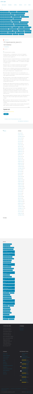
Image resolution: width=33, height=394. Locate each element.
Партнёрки (21, 329)
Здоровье (4, 362)
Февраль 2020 (20, 179)
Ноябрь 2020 (20, 164)
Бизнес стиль (5, 358)
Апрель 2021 (20, 156)
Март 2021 (20, 158)
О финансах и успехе (28, 30)
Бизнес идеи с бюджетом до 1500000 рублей (21, 25)
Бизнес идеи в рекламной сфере (5, 13)
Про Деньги (24, 388)
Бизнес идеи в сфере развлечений (5, 16)
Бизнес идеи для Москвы (24, 16)
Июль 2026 (20, 133)
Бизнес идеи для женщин (17, 18)
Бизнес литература (6, 355)
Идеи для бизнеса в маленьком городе (6, 30)
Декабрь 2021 (20, 151)
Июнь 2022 (20, 141)
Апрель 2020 (20, 176)
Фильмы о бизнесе (28, 32)
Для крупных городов (27, 27)
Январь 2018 (20, 204)
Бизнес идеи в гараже (13, 11)
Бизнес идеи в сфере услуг (16, 16)
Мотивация (5, 363)
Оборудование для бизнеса (8, 365)
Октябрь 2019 (20, 186)
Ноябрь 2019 (20, 184)
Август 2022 (20, 138)
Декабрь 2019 (20, 183)
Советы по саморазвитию (20, 32)
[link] (2, 8)
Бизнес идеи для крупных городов (5, 20)
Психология (6, 39)
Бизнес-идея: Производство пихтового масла (25, 379)
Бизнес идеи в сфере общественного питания (7, 15)
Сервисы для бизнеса (11, 32)
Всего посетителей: (6, 338)
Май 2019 (19, 194)
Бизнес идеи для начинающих (16, 20)
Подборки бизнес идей (3, 32)
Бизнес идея (21, 27)
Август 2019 (20, 189)
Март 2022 (20, 146)
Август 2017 (20, 209)
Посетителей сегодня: (7, 331)
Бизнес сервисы (6, 357)
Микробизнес (21, 30)
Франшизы (5, 373)
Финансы (4, 372)
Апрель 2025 (20, 134)
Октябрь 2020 (20, 166)
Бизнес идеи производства (24, 22)
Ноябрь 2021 (20, 153)
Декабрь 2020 (20, 163)
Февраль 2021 (20, 159)
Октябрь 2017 (20, 206)
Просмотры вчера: (6, 333)
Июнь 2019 (20, 193)
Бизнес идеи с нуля (15, 27)
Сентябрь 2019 (20, 188)
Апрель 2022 (20, 144)
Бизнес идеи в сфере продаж (19, 15)
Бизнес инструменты (5, 388)
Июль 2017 (20, 211)
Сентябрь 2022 (20, 136)
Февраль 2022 (20, 148)
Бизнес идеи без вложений (4, 11)
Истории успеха (15, 30)
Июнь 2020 (20, 173)
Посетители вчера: (6, 334)
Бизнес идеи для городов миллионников (6, 18)
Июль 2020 (20, 171)
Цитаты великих (15, 34)
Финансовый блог (6, 370)
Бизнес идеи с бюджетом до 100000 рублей (20, 23)
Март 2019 (20, 198)
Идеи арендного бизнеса (4, 29)
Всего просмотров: (6, 336)
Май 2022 (19, 143)
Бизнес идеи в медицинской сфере (22, 11)
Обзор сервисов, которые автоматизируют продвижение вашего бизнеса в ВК (26, 356)
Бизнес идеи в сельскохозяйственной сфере (18, 13)
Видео (4, 360)
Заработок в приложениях (16, 388)
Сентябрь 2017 (20, 208)
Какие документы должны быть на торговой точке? (25, 370)
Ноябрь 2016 (20, 213)
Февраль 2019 (20, 199)
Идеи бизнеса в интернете (13, 29)
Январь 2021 (20, 161)
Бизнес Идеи (3, 1)
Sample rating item (6, 111)
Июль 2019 (20, 191)
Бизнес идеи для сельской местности (6, 22)
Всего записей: (6, 345)
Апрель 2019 (20, 196)
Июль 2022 (20, 139)
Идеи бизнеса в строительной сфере (23, 29)
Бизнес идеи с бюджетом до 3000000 (5, 27)
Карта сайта (22, 328)
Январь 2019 (20, 201)
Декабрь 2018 (20, 203)
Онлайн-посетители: (7, 328)
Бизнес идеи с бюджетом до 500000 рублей (6, 25)
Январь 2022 (20, 149)
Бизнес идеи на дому (16, 22)
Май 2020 (19, 174)
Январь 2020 (20, 181)
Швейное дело (21, 34)
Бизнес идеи (5, 353)
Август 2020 (20, 169)
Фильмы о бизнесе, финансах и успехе (6, 34)
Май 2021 (19, 154)
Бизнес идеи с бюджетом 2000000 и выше (6, 23)
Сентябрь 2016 (20, 214)
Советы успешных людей (7, 368)
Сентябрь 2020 (20, 168)
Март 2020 (20, 178)
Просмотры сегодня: (6, 329)
